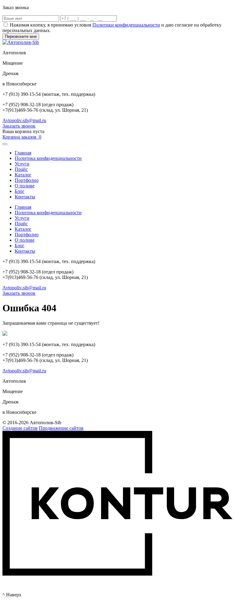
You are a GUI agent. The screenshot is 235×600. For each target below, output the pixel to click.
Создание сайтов (20, 428)
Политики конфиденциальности (126, 24)
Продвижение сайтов (61, 428)
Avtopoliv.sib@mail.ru (24, 120)
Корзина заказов (21, 136)
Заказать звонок (18, 125)
